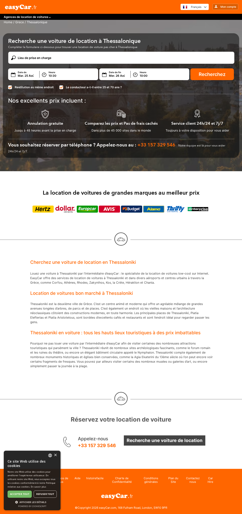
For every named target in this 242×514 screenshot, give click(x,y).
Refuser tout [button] (45, 494)
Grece (19, 22)
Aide (77, 478)
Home (8, 22)
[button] (32, 502)
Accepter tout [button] (19, 494)
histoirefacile (95, 478)
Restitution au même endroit (34, 87)
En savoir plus (38, 486)
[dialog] (32, 480)
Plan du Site (173, 480)
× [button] (55, 455)
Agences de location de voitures (26, 17)
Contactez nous (193, 480)
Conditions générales (151, 480)
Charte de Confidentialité (122, 480)
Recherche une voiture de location (164, 440)
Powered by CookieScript (32, 506)
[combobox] (50, 455)
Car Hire (210, 480)
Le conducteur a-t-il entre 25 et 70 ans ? (94, 87)
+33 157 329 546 (97, 445)
